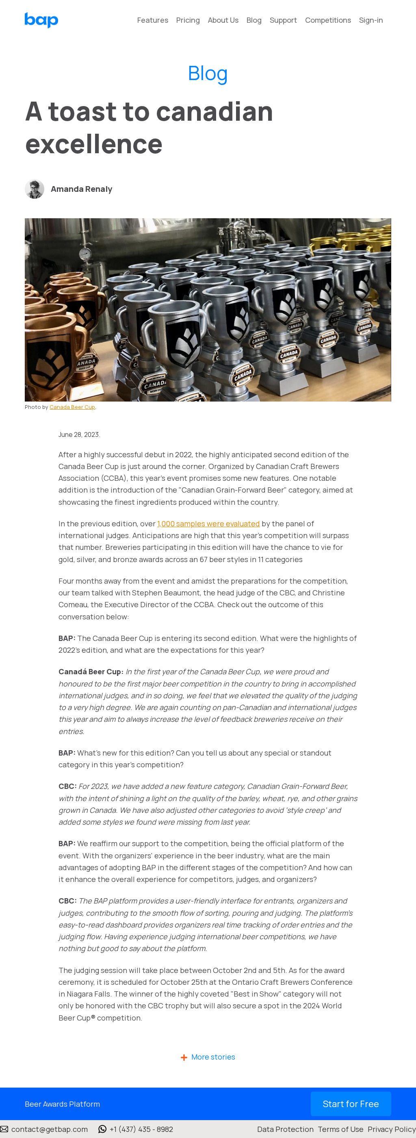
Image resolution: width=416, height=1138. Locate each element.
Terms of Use (341, 1129)
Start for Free (351, 1104)
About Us (223, 20)
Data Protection (285, 1129)
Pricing (188, 20)
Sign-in (371, 20)
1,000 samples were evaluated (208, 523)
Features (152, 20)
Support (283, 20)
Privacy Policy (392, 1129)
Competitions (328, 20)
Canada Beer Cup (72, 406)
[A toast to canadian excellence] (208, 310)
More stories (213, 1057)
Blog (254, 20)
